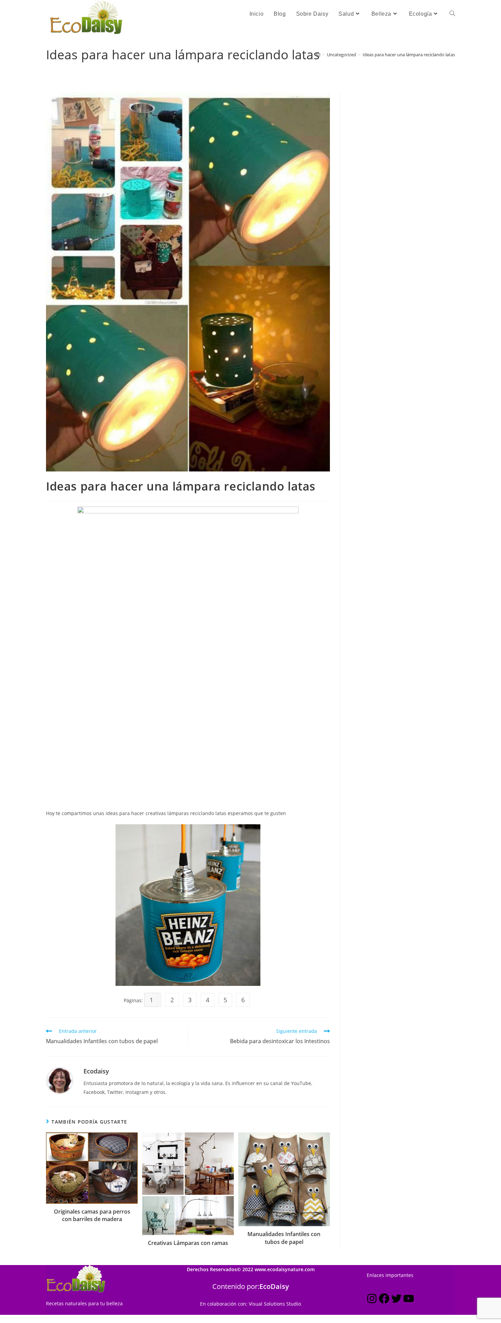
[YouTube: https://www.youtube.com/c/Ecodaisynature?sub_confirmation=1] (409, 1299)
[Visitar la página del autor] (59, 1080)
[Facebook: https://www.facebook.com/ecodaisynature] (384, 1299)
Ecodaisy (96, 1071)
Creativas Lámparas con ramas (188, 1243)
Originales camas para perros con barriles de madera (92, 1215)
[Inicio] (318, 54)
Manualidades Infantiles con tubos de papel (283, 1237)
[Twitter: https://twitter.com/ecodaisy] (396, 1299)
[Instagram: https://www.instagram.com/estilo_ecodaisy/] (372, 1299)
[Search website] (452, 14)
